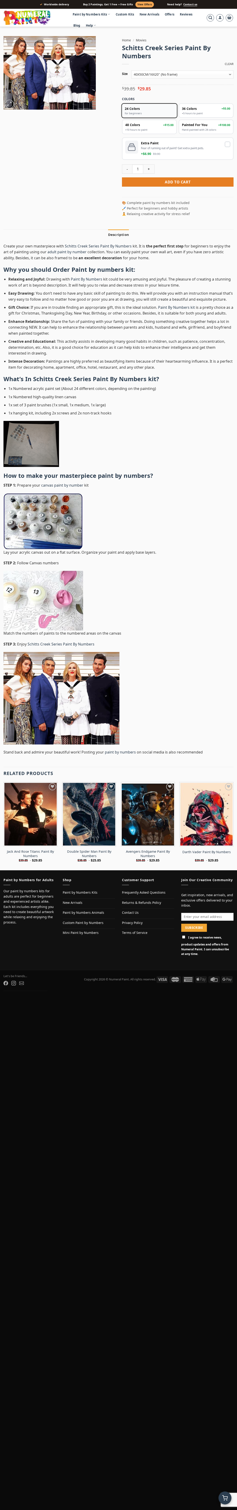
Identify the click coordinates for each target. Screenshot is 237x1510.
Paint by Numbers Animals (83, 912)
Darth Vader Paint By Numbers (206, 852)
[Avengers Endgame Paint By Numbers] (148, 814)
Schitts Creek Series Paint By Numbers (99, 246)
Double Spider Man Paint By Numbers (89, 853)
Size (125, 74)
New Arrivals (149, 14)
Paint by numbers (98, 270)
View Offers (144, 4)
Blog (76, 25)
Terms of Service (134, 932)
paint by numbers (124, 476)
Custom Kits (125, 14)
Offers (169, 14)
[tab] (118, 234)
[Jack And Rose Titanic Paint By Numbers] (30, 814)
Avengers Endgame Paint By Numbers (148, 853)
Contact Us (130, 912)
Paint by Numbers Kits (90, 14)
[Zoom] (9, 104)
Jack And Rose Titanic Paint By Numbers (30, 853)
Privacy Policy (132, 922)
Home (126, 40)
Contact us (190, 4)
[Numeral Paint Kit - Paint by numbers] (33, 18)
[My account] (220, 18)
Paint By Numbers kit (176, 307)
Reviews (186, 14)
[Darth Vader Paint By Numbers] (206, 814)
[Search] (210, 18)
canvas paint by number (62, 485)
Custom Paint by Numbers (83, 922)
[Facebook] (5, 983)
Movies (141, 40)
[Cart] (229, 18)
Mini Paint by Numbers (81, 932)
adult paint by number (67, 251)
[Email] (21, 983)
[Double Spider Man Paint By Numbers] (89, 814)
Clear (229, 64)
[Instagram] (13, 983)
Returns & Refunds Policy (141, 902)
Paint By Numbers (86, 279)
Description (118, 234)
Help (89, 25)
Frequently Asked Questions (143, 892)
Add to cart (177, 182)
